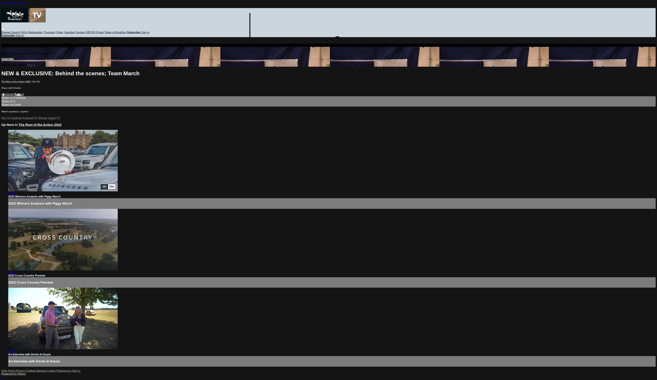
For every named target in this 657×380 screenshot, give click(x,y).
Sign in (145, 32)
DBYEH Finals (95, 32)
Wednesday (35, 32)
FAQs (24, 32)
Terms (12, 370)
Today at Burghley (115, 32)
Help (4, 370)
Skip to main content (13, 2)
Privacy (21, 370)
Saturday (69, 32)
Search (16, 32)
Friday (59, 32)
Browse (6, 32)
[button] (3, 29)
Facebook (7, 94)
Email (20, 94)
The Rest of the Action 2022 (16, 81)
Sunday (80, 32)
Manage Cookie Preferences (54, 370)
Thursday (49, 32)
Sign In (19, 35)
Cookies (31, 370)
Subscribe (7, 59)
